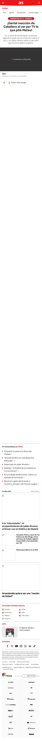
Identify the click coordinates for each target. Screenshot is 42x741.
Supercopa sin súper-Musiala (16, 464)
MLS (4, 12)
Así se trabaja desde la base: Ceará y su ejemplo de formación (20, 476)
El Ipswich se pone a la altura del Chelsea (18, 453)
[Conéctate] (39, 3)
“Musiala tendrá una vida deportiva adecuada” (19, 459)
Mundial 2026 (21, 12)
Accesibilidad (35, 664)
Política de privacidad (23, 662)
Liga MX (11, 12)
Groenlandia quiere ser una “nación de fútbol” (20, 595)
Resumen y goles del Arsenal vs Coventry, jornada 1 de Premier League (20, 482)
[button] (4, 83)
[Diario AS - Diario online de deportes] (21, 3)
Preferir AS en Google (18, 83)
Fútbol (5, 8)
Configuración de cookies (22, 664)
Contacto (4, 662)
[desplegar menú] (3, 2)
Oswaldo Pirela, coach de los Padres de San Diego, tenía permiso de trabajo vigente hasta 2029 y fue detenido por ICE (28, 539)
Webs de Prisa (31, 676)
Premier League (33, 12)
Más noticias (35, 491)
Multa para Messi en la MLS (27, 550)
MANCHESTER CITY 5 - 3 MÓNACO (21, 18)
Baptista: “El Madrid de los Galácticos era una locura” (20, 469)
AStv (4, 74)
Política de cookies (7, 664)
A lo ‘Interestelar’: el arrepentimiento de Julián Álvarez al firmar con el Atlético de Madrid (20, 526)
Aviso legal (12, 662)
